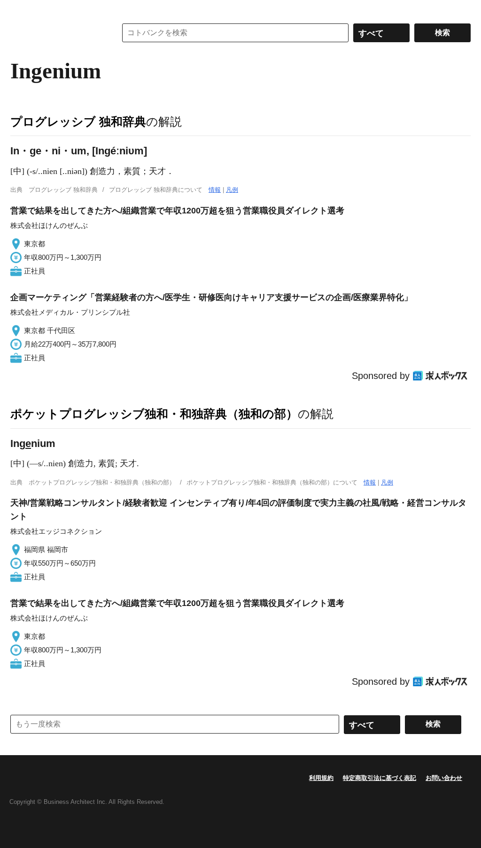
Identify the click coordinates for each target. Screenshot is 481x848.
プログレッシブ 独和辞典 (78, 121)
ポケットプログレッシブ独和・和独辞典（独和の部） (154, 413)
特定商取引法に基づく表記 (379, 777)
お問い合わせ (444, 777)
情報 (215, 189)
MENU (19, 9)
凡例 (232, 189)
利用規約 (321, 777)
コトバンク (56, 32)
